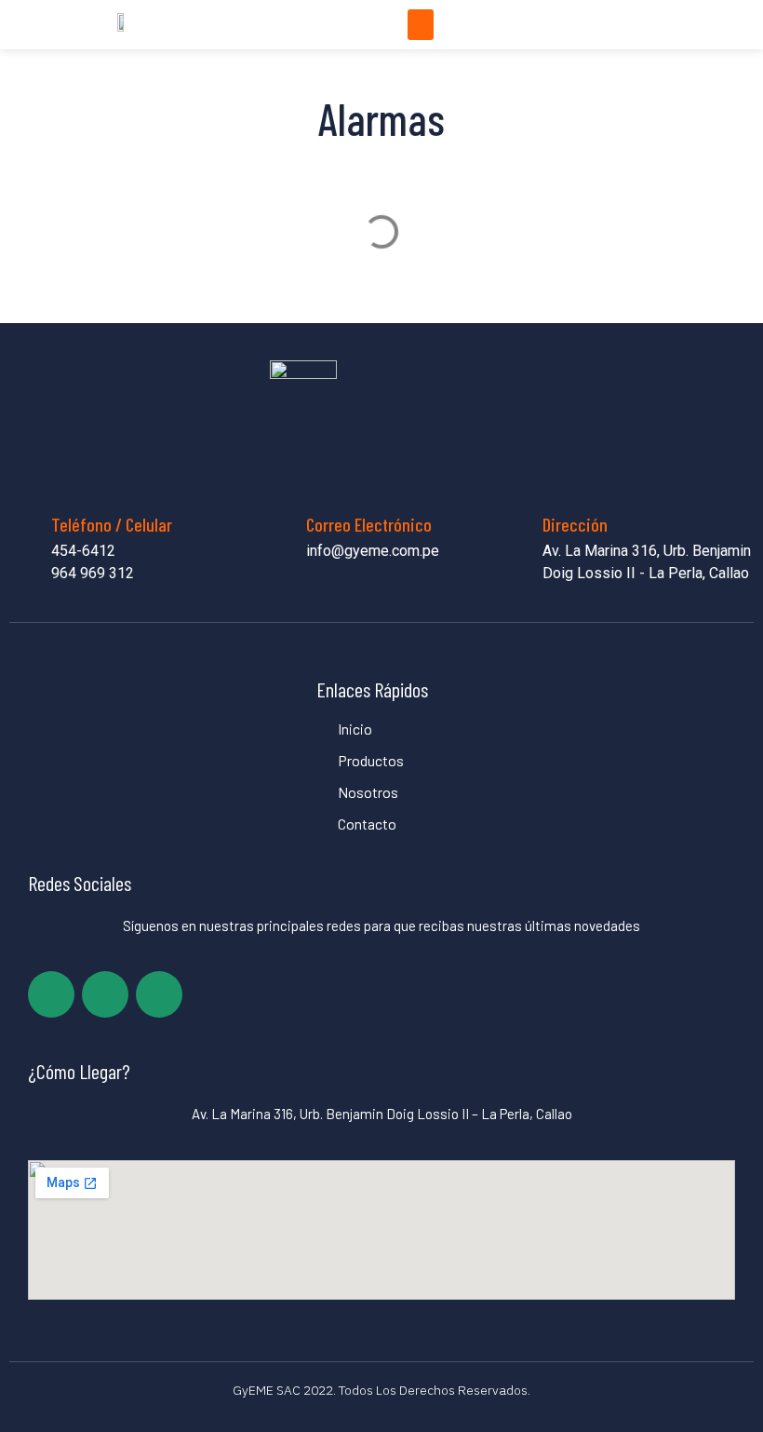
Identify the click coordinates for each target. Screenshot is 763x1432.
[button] (421, 24)
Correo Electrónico (369, 524)
